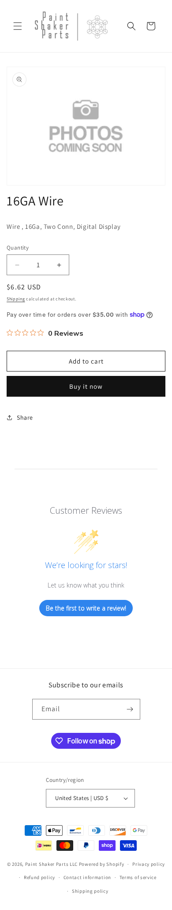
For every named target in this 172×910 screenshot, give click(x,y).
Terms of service (138, 877)
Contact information (87, 877)
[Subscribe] (130, 709)
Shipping (16, 299)
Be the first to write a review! (86, 608)
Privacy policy (148, 864)
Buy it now (86, 386)
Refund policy (39, 877)
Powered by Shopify (101, 864)
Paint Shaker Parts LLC (51, 864)
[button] (17, 26)
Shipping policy (90, 891)
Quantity (18, 247)
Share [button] (25, 417)
